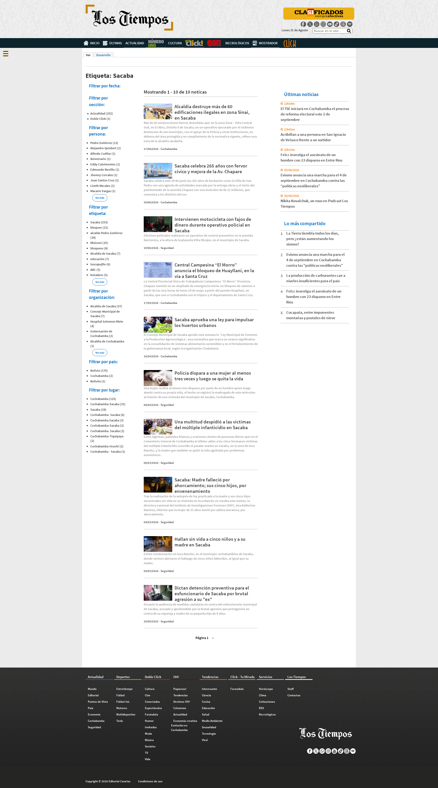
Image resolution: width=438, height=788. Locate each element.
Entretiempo (124, 689)
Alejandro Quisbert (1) (105, 148)
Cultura (175, 43)
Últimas (115, 43)
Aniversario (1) (100, 159)
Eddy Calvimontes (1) (105, 164)
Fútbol (120, 695)
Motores (121, 708)
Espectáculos (153, 708)
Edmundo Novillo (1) (104, 169)
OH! (214, 43)
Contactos (293, 695)
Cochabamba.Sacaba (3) (107, 420)
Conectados (152, 702)
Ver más (99, 197)
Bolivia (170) (99, 370)
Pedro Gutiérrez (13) (104, 143)
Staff (290, 689)
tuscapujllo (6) (100, 264)
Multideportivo (125, 714)
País (90, 708)
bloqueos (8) (99, 248)
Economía (94, 714)
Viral (205, 740)
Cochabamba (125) (103, 399)
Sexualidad (209, 727)
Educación (208, 708)
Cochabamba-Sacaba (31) (107, 404)
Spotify (349, 24)
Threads (343, 24)
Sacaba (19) (98, 409)
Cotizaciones (267, 702)
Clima (262, 695)
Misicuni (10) (99, 243)
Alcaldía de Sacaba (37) (106, 306)
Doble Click (194, 43)
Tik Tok (336, 24)
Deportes (156, 43)
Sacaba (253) (99, 222)
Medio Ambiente (212, 721)
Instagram (323, 24)
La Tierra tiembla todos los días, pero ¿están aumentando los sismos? (312, 239)
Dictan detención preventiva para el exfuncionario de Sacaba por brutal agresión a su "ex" (212, 593)
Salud (205, 714)
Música (149, 740)
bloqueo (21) (99, 227)
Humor (149, 721)
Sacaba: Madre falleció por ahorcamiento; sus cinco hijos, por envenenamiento (210, 485)
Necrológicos (237, 43)
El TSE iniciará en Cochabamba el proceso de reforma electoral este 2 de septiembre (315, 114)
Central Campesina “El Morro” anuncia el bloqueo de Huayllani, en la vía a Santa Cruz (214, 270)
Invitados (151, 727)
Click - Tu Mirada (289, 43)
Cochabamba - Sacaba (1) (107, 451)
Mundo (92, 689)
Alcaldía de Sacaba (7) (105, 253)
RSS (261, 708)
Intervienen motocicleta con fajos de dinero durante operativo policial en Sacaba (213, 225)
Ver (89, 55)
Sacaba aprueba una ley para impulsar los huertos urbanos (214, 322)
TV (146, 753)
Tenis (119, 721)
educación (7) (99, 259)
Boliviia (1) (97, 381)
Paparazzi (179, 689)
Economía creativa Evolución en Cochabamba (184, 725)
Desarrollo (103, 55)
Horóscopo (266, 689)
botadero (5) (99, 275)
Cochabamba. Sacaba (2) (107, 431)
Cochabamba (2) (101, 376)
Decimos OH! (181, 702)
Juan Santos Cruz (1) (104, 180)
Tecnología (209, 734)
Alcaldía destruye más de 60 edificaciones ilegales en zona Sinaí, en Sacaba (212, 112)
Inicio (94, 43)
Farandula (237, 689)
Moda (148, 734)
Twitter (310, 24)
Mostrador (268, 43)
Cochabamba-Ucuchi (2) (106, 446)
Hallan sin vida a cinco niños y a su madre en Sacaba (210, 542)
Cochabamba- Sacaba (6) (107, 415)
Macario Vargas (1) (102, 191)
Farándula (151, 714)
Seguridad (167, 248)
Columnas (179, 708)
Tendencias (180, 695)
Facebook (303, 24)
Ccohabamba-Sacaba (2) (107, 425)
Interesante (209, 689)
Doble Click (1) (100, 119)
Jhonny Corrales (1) (103, 175)
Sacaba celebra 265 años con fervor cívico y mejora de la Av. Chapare (211, 169)
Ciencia (206, 695)
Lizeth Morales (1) (102, 186)
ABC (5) (95, 270)
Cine (147, 695)
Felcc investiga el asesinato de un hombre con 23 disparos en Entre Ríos (314, 297)
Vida (147, 759)
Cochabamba (169, 149)
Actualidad (134, 43)
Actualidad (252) (101, 113)
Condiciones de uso (150, 781)
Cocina (206, 702)
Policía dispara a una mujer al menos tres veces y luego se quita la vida (213, 376)
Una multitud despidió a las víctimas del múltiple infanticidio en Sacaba (213, 425)
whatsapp (316, 24)
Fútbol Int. (123, 702)
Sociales (150, 746)
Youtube (330, 24)
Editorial (93, 695)
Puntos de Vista (98, 702)
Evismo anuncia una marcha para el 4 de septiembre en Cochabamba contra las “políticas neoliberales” (314, 180)
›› (213, 637)
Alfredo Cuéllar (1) (102, 153)
